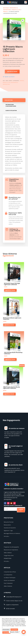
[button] (22, 20)
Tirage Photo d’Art (9, 555)
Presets (5, 11)
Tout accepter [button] (6, 632)
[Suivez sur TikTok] (14, 503)
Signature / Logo (8, 530)
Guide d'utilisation (11, 110)
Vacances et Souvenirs (10, 527)
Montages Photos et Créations (12, 533)
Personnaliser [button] (6, 629)
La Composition (8, 574)
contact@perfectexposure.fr (14, 596)
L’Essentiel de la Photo (10, 572)
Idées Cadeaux (8, 552)
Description (9, 100)
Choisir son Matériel (9, 580)
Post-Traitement (8, 583)
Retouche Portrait (8, 522)
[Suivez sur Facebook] (5, 503)
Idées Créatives (8, 586)
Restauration (7, 525)
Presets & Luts (16, 9)
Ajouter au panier (12, 71)
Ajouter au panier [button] (10, 290)
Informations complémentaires (11, 105)
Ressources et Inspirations (11, 549)
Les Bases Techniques (9, 577)
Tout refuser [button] (14, 629)
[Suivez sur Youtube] (11, 503)
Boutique (6, 8)
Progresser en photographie (11, 547)
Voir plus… (6, 536)
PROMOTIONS (7, 558)
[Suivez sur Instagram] (8, 503)
